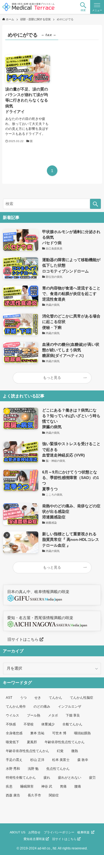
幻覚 (60, 751)
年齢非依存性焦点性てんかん (27, 751)
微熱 (74, 751)
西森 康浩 (13, 795)
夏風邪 (32, 742)
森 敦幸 (82, 760)
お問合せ (34, 832)
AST (9, 698)
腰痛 (77, 786)
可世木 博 (59, 733)
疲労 (92, 778)
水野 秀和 (13, 769)
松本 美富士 (61, 760)
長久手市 (34, 795)
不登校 (29, 724)
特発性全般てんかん (21, 778)
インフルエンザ (69, 706)
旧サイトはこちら (21, 639)
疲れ (47, 778)
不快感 (11, 724)
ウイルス (12, 715)
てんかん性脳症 (81, 698)
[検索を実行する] (95, 204)
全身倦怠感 (14, 733)
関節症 (54, 795)
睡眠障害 (27, 786)
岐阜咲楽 (84, 832)
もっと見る (52, 377)
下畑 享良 (73, 715)
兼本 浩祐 (37, 733)
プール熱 (33, 715)
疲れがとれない (69, 778)
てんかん (55, 698)
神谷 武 (46, 786)
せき (37, 698)
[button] (83, 7)
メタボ (53, 715)
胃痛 (63, 786)
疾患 (9, 786)
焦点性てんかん (58, 769)
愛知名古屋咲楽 (35, 839)
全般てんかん (72, 724)
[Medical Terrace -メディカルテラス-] (28, 7)
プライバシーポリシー (59, 832)
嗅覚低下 (12, 742)
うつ (23, 698)
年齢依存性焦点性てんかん (65, 742)
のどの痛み (42, 706)
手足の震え (14, 760)
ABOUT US (17, 832)
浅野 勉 (33, 769)
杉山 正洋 (37, 760)
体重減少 (48, 724)
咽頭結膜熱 (82, 733)
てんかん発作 (16, 706)
